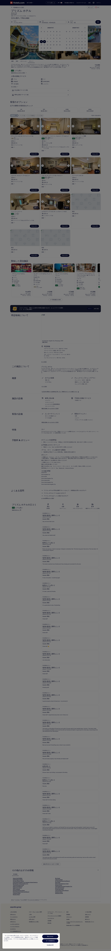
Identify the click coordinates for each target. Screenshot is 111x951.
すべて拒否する (50, 941)
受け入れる (50, 936)
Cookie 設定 (50, 945)
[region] (31, 941)
